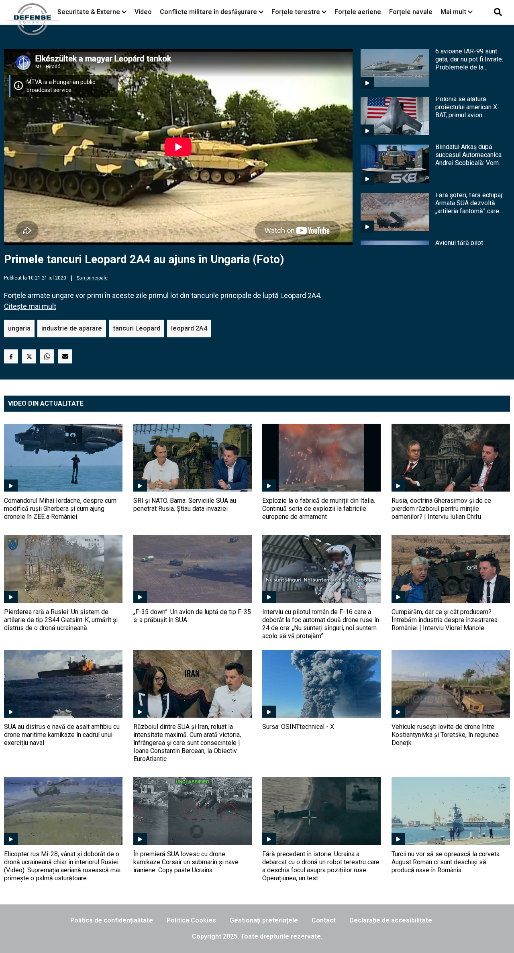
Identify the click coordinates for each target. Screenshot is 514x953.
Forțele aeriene (358, 12)
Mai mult (454, 12)
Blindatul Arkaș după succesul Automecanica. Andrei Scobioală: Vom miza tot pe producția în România (469, 155)
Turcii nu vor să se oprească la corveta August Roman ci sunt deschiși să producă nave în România (446, 862)
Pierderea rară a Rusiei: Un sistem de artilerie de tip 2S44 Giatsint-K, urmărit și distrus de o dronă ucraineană (61, 620)
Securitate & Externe (88, 12)
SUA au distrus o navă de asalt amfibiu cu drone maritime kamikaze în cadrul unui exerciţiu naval (62, 735)
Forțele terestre (295, 12)
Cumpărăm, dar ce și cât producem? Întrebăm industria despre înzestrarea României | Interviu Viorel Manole (445, 620)
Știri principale (92, 278)
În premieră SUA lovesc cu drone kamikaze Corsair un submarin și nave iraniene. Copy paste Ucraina (186, 862)
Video (143, 12)
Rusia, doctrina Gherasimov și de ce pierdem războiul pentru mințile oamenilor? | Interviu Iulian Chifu (441, 508)
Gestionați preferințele (264, 920)
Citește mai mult (30, 306)
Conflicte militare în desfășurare (208, 12)
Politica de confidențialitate (111, 920)
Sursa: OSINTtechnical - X (298, 727)
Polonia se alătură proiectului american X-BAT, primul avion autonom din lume (467, 107)
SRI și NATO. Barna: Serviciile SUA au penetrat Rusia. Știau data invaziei (184, 504)
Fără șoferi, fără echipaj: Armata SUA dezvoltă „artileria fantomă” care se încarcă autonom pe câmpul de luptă (469, 203)
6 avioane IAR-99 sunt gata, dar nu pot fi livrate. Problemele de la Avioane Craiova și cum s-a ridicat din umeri (469, 59)
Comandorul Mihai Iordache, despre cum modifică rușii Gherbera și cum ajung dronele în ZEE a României (60, 508)
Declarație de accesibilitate (390, 920)
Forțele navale (410, 12)
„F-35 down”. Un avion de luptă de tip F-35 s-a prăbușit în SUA (192, 616)
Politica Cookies (191, 920)
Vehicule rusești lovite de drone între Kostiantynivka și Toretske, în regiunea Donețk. (445, 735)
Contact (324, 920)
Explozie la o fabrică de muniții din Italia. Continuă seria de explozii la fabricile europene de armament (318, 508)
